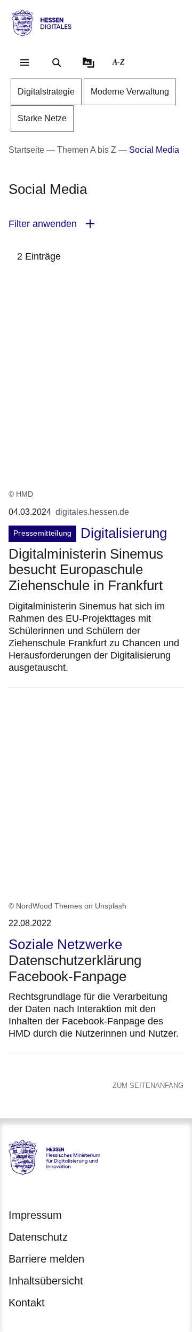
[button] (96, 224)
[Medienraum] (88, 62)
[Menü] (24, 62)
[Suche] (56, 62)
